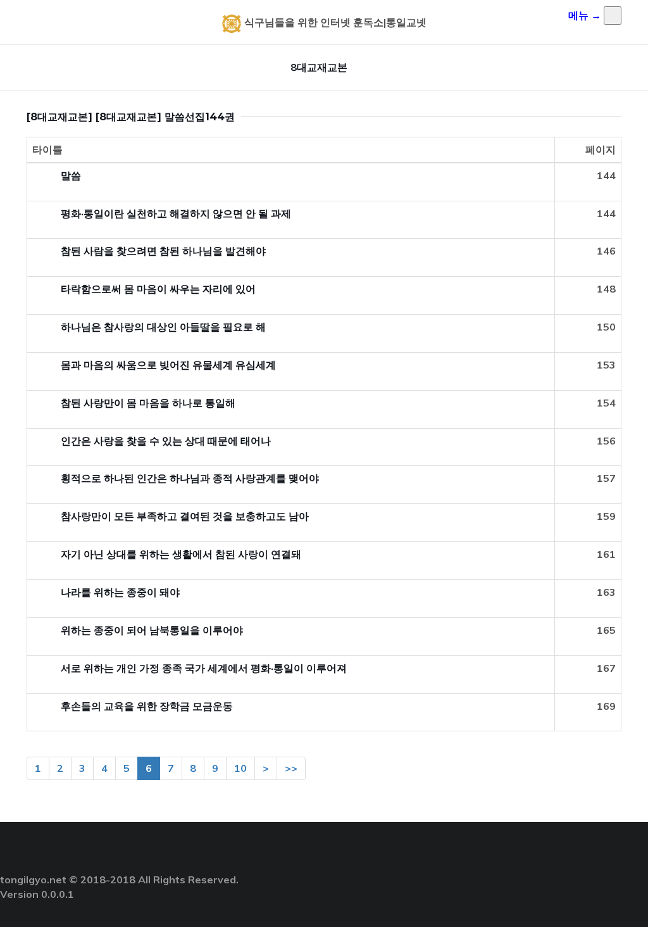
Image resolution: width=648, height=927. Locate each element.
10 (240, 768)
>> (291, 768)
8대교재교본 (318, 67)
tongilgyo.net (33, 879)
